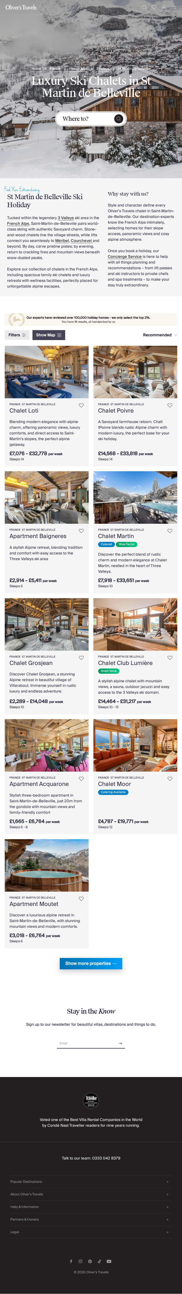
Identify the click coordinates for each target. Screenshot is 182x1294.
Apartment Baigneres (38, 536)
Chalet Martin (116, 536)
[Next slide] (85, 372)
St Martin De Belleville (134, 69)
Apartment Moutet (33, 904)
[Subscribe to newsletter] (120, 1041)
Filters (14, 335)
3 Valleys (102, 69)
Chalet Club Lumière (125, 663)
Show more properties (88, 963)
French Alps (78, 69)
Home (36, 69)
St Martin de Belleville (38, 404)
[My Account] (164, 7)
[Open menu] (174, 7)
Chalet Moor (114, 784)
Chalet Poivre (116, 411)
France (55, 69)
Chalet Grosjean (31, 663)
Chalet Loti (23, 411)
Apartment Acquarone (39, 784)
